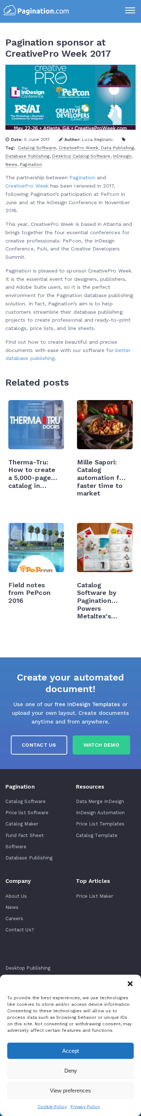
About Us (16, 896)
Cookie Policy (52, 1106)
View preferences (70, 1090)
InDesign (122, 156)
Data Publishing (117, 147)
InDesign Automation (100, 812)
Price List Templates (100, 824)
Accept (70, 1051)
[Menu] (130, 11)
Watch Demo (101, 745)
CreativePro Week (78, 147)
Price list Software (26, 812)
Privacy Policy (85, 1106)
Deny (70, 1071)
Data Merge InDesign (100, 801)
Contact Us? (19, 929)
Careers (14, 918)
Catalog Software (37, 147)
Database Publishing (27, 156)
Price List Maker (94, 896)
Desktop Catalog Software (81, 156)
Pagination (31, 164)
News (11, 164)
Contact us (39, 745)
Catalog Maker (21, 824)
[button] (130, 983)
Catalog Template (97, 835)
